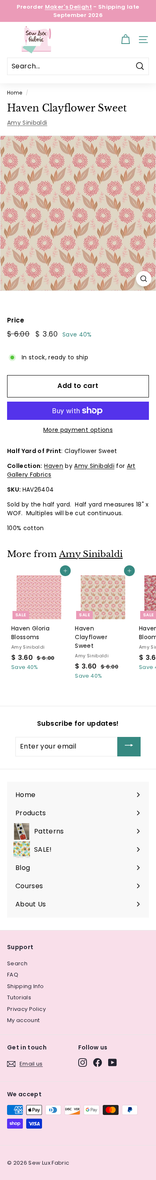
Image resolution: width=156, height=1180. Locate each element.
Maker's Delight (68, 7)
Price (16, 320)
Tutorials (19, 997)
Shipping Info (25, 986)
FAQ (12, 975)
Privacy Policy (26, 1009)
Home (14, 93)
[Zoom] (143, 278)
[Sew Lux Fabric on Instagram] (82, 1062)
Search (17, 963)
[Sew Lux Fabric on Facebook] (97, 1062)
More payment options (78, 430)
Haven (53, 466)
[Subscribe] (129, 746)
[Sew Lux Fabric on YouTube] (112, 1062)
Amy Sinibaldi (27, 123)
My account (23, 1020)
